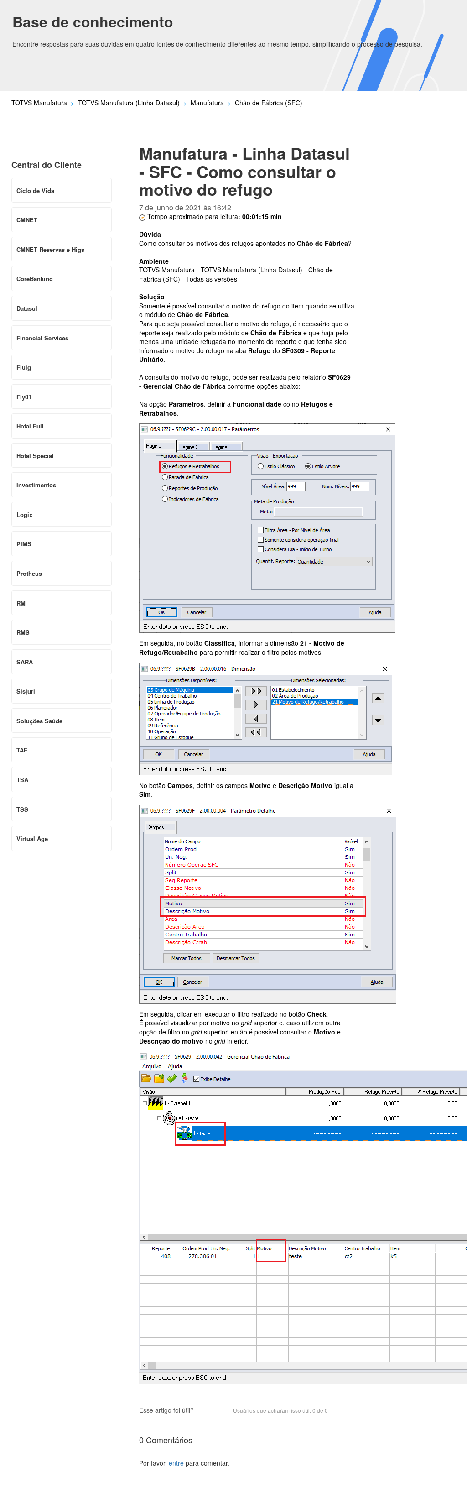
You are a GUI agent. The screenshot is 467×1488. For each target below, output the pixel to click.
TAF (21, 750)
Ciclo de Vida (35, 190)
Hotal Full (30, 426)
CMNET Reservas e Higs (50, 249)
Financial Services (42, 338)
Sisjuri (25, 691)
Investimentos (36, 484)
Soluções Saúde (39, 720)
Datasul (26, 308)
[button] (205, 1411)
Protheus (29, 573)
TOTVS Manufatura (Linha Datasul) (129, 102)
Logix (24, 514)
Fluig (23, 367)
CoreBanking (34, 278)
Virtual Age (32, 838)
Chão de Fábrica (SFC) (268, 102)
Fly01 (23, 396)
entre (176, 1462)
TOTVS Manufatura (39, 102)
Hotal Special (35, 455)
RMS (23, 632)
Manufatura (207, 102)
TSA (22, 779)
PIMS (23, 543)
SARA (24, 662)
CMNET (26, 219)
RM (21, 603)
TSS (22, 809)
